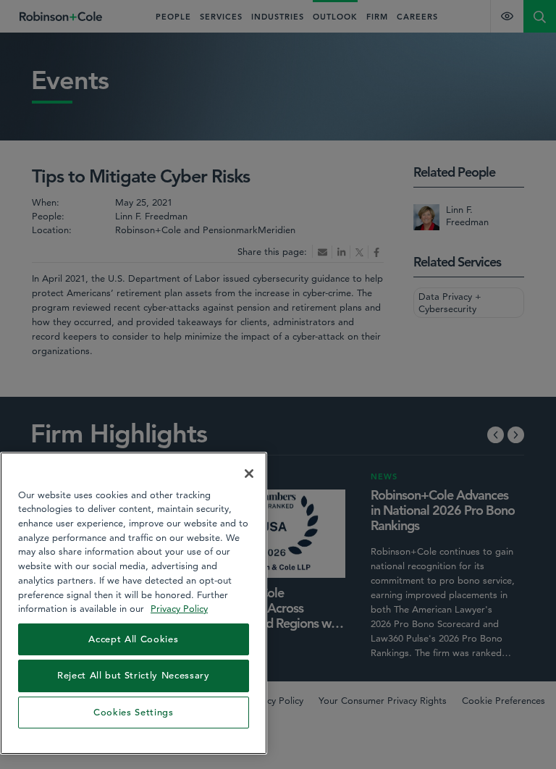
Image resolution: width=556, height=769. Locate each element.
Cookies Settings (133, 712)
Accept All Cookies (133, 639)
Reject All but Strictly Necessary (133, 675)
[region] (133, 603)
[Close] (249, 473)
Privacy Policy (179, 608)
